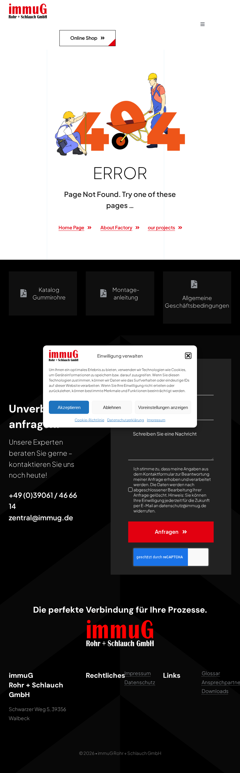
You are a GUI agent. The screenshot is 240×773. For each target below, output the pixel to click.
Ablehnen (112, 407)
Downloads (215, 691)
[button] (188, 355)
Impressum (156, 420)
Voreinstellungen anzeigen (163, 407)
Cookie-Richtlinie (89, 420)
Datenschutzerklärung (125, 420)
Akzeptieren (69, 407)
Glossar (211, 673)
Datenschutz (139, 682)
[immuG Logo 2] (28, 6)
